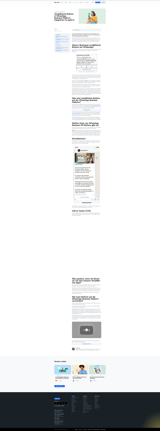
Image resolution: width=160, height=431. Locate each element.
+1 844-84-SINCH (57, 411)
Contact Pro (73, 410)
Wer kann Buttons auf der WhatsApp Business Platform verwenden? (62, 50)
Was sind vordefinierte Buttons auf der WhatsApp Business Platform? (62, 39)
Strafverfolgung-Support (96, 429)
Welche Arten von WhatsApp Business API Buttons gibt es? (62, 42)
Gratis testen (103, 2)
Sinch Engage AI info (86, 411)
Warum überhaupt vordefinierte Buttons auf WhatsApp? (61, 37)
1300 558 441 (56, 423)
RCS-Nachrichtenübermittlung (87, 405)
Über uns (96, 397)
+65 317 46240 (56, 419)
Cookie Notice (85, 429)
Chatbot (82, 78)
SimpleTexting (73, 406)
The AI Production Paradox (86, 406)
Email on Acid (73, 405)
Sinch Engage (74, 309)
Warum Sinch (96, 398)
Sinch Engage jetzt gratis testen (86, 343)
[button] (92, 0)
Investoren (96, 404)
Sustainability (96, 405)
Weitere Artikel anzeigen (59, 386)
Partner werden (85, 404)
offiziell (93, 81)
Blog (83, 410)
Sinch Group (96, 399)
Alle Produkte (73, 411)
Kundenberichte (85, 398)
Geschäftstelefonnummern (75, 397)
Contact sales (98, 2)
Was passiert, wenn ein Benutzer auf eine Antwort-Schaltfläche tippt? (62, 48)
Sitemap (84, 412)
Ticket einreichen (85, 403)
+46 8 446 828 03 (57, 415)
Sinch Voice (73, 398)
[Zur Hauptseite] (57, 2)
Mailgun (73, 403)
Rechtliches (76, 429)
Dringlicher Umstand (103, 429)
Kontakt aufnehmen (97, 406)
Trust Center (85, 399)
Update (86, 80)
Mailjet (72, 404)
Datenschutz (80, 429)
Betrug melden (90, 429)
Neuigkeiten (84, 397)
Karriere (96, 403)
